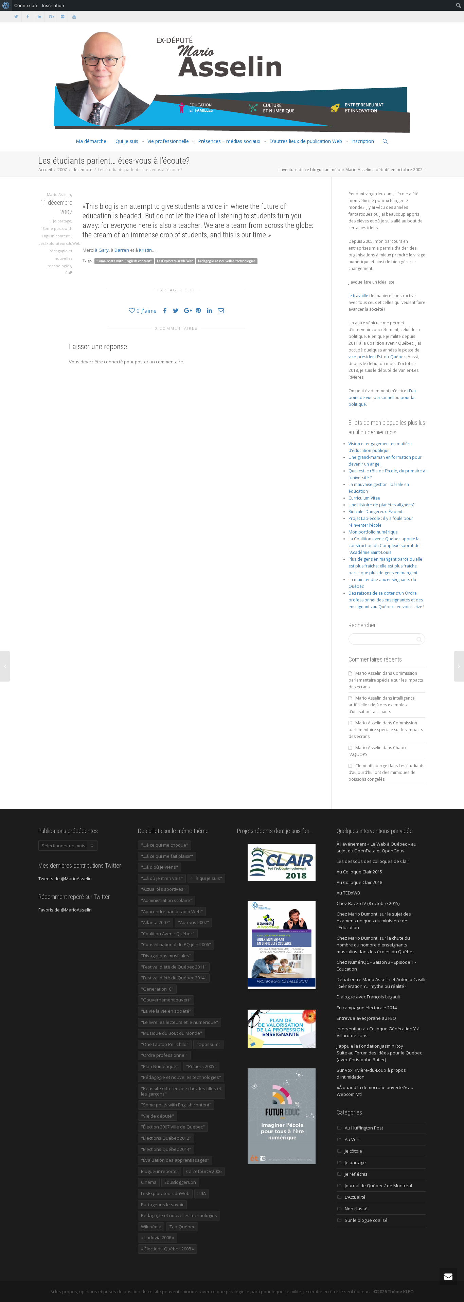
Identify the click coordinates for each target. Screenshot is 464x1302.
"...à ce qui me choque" (164, 845)
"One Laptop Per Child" (165, 1044)
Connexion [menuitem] (25, 5)
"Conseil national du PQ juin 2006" (176, 944)
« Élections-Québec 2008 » (167, 1249)
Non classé (356, 1209)
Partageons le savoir (162, 1204)
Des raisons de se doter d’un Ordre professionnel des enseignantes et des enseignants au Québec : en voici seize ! (386, 600)
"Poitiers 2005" (201, 1066)
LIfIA (201, 1193)
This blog (99, 206)
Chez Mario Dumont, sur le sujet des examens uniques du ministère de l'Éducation (374, 920)
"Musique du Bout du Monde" (171, 1033)
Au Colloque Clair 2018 (359, 882)
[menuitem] (6, 5)
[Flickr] (62, 16)
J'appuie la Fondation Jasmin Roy (370, 1046)
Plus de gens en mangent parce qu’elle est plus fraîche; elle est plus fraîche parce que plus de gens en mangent (385, 566)
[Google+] (50, 16)
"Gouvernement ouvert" (166, 1000)
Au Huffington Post (364, 1128)
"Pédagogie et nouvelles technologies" (181, 1077)
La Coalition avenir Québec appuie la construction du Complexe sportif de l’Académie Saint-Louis (384, 545)
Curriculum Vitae (364, 498)
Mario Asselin (368, 673)
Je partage (62, 220)
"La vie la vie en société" (166, 1011)
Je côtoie (353, 1151)
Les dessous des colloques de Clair (373, 861)
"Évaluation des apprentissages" (175, 1160)
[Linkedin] (39, 16)
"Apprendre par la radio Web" (172, 911)
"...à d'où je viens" (159, 867)
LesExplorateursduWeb (59, 243)
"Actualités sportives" (163, 889)
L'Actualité (355, 1197)
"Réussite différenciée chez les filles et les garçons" (181, 1091)
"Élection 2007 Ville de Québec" (173, 1127)
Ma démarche (91, 141)
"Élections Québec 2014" (166, 1149)
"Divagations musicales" (166, 956)
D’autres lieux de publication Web (305, 141)
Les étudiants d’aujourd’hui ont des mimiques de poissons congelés (386, 772)
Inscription (362, 141)
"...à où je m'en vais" (162, 878)
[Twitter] (16, 16)
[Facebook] (27, 16)
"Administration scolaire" (166, 900)
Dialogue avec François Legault (368, 997)
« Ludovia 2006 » (157, 1237)
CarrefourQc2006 (203, 1171)
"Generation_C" (157, 989)
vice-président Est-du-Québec (377, 357)
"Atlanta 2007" (155, 922)
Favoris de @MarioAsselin (65, 910)
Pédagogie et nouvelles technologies (60, 258)
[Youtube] (73, 16)
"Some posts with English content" (124, 261)
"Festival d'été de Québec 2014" (174, 978)
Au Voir (352, 1139)
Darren (121, 250)
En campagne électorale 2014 (367, 1008)
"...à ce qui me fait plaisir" (167, 856)
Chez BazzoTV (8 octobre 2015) (368, 903)
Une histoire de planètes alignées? (381, 505)
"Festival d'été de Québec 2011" (174, 967)
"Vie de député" (157, 1116)
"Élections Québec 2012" (166, 1138)
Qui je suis (126, 141)
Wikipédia (151, 1227)
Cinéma (149, 1182)
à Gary (102, 250)
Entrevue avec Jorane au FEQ (366, 1018)
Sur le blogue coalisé (366, 1220)
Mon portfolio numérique (373, 532)
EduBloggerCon (180, 1182)
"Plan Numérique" (159, 1066)
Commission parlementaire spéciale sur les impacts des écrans (386, 680)
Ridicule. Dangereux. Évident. (376, 511)
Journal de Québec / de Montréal (378, 1185)
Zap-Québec (182, 1227)
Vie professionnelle (168, 141)
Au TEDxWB (348, 893)
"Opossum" (208, 1044)
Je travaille (358, 296)
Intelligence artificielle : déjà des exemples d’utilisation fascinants (382, 705)
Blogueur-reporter (159, 1171)
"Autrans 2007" (193, 922)
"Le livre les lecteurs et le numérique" (179, 1022)
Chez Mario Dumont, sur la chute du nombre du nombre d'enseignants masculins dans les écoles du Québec (375, 945)
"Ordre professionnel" (164, 1055)
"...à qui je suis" (206, 878)
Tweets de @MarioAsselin (65, 878)
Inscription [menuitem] (53, 5)
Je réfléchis (356, 1174)
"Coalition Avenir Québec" (168, 933)
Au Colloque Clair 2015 (359, 872)
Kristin (145, 250)
